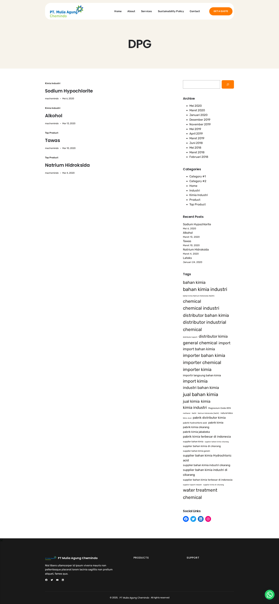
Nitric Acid (187, 418)
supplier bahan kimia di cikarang (202, 446)
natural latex (227, 413)
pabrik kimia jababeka (196, 431)
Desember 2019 (199, 119)
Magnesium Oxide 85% (219, 408)
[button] (269, 594)
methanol (186, 413)
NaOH (194, 413)
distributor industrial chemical (204, 326)
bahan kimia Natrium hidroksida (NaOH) (198, 296)
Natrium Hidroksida (67, 165)
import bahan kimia (199, 349)
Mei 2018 (195, 147)
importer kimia (197, 369)
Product (194, 199)
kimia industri (195, 407)
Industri (194, 190)
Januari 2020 (198, 115)
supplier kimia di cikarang (213, 485)
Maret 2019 (196, 138)
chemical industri (201, 308)
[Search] (228, 84)
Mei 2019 (195, 129)
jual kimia (191, 401)
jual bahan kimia (200, 394)
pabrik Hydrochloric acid (195, 422)
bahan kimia (194, 282)
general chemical (200, 342)
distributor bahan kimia (206, 315)
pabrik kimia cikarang (196, 427)
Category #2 (197, 181)
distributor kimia (213, 336)
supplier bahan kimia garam (196, 451)
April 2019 (196, 133)
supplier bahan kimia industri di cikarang (205, 472)
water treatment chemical (200, 493)
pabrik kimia (215, 422)
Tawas (52, 140)
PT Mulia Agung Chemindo (78, 558)
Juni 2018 (196, 143)
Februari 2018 (198, 157)
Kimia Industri (52, 83)
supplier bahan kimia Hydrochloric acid (207, 458)
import (224, 343)
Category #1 (197, 176)
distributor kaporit (190, 337)
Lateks (187, 258)
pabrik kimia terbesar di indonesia (207, 436)
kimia (205, 401)
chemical (192, 301)
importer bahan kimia (204, 355)
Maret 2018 (196, 152)
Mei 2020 (195, 106)
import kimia (195, 381)
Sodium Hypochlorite (69, 91)
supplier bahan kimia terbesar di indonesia (207, 479)
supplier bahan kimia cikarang (217, 442)
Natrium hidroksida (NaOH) (208, 413)
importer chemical (202, 362)
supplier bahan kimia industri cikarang (206, 465)
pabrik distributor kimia (209, 417)
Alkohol (53, 116)
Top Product (51, 132)
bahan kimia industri (205, 289)
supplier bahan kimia (193, 441)
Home (193, 186)
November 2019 (200, 124)
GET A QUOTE (221, 11)
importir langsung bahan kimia (202, 375)
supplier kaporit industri (192, 485)
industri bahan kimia (201, 387)
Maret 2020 (197, 110)
